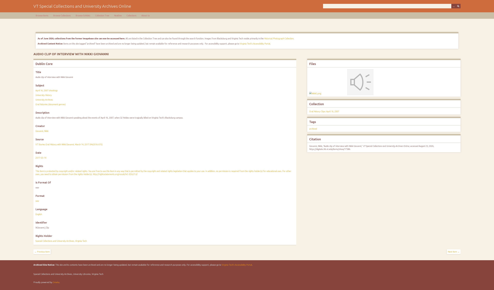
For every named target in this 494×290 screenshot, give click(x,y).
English (39, 214)
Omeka (56, 282)
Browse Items (42, 15)
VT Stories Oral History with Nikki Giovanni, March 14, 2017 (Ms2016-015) (69, 144)
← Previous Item (42, 252)
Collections (131, 15)
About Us (145, 15)
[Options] (453, 6)
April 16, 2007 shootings (47, 90)
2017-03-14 (41, 158)
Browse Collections (62, 15)
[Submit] (458, 6)
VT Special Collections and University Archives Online (82, 6)
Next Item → (454, 252)
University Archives (44, 100)
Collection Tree (102, 15)
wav (37, 201)
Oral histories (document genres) (51, 104)
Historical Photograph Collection (279, 38)
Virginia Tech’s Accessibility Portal (237, 265)
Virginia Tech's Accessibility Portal (255, 43)
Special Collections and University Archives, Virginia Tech (61, 241)
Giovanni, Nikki (42, 131)
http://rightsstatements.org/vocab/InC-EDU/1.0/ (115, 174)
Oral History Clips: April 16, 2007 (324, 111)
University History (44, 95)
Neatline (118, 15)
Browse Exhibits (83, 15)
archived (313, 129)
